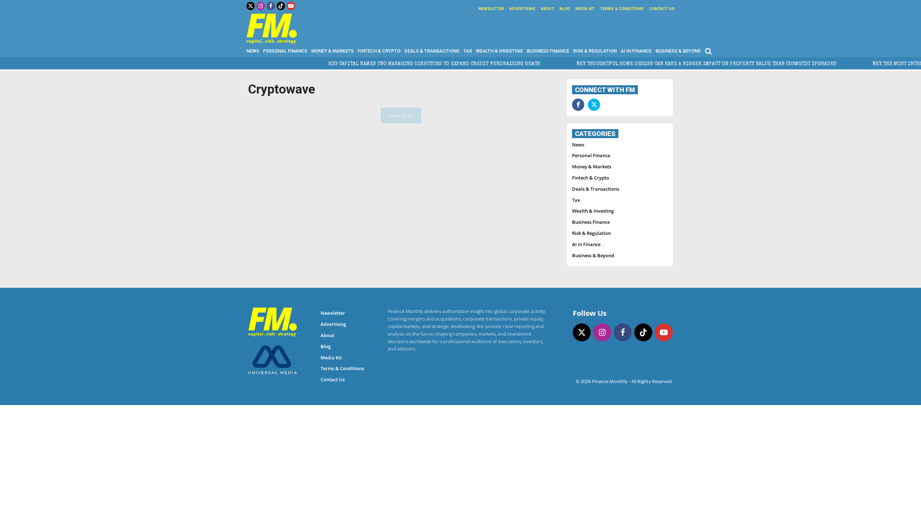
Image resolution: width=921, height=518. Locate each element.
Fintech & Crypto (379, 51)
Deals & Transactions (431, 51)
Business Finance (548, 51)
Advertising (522, 8)
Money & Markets (332, 51)
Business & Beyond (678, 51)
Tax (467, 51)
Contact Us (662, 8)
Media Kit (585, 8)
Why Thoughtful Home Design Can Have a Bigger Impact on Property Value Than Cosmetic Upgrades (682, 64)
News (252, 51)
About (547, 8)
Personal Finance (285, 51)
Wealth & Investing (499, 51)
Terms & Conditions (622, 8)
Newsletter (491, 8)
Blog (564, 8)
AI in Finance (636, 51)
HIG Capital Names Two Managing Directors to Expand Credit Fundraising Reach (410, 64)
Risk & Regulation (595, 51)
